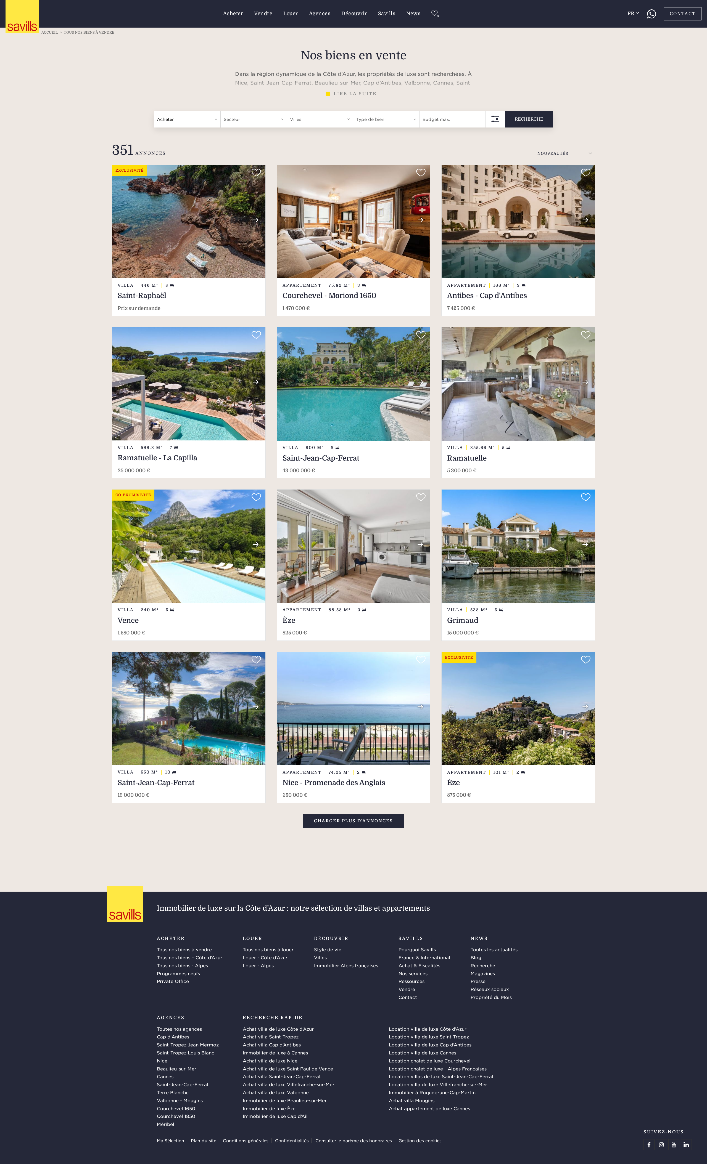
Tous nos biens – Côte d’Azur (189, 957)
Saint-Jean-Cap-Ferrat (183, 1084)
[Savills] (22, 17)
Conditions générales (245, 1140)
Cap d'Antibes (173, 1036)
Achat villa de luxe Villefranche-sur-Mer (288, 1084)
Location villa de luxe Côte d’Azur (427, 1029)
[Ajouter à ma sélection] (256, 173)
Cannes (165, 1076)
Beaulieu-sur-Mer (176, 1068)
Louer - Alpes (258, 965)
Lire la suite (355, 93)
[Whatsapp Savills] (651, 14)
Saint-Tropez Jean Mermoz (188, 1044)
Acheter (233, 13)
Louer (290, 13)
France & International (424, 957)
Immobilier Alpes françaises (346, 965)
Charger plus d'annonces (353, 820)
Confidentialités (292, 1140)
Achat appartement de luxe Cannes (429, 1108)
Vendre (263, 13)
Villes (320, 957)
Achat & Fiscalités (419, 965)
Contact (683, 13)
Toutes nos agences (179, 1029)
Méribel (165, 1124)
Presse (478, 981)
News (413, 13)
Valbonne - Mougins (180, 1100)
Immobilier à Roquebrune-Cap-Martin (432, 1092)
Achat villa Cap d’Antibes (272, 1044)
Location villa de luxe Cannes (422, 1052)
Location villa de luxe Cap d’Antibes (430, 1044)
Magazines (483, 973)
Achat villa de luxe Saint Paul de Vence (288, 1068)
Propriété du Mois (491, 997)
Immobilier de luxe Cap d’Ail (275, 1116)
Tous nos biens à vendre (184, 949)
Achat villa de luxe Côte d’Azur (278, 1029)
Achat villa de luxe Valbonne (276, 1092)
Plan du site (203, 1140)
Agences (320, 13)
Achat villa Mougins (411, 1100)
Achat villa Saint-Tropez (271, 1036)
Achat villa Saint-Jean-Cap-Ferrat (282, 1076)
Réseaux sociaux (490, 989)
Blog (476, 957)
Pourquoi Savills (417, 949)
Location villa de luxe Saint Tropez (429, 1036)
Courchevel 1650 (176, 1108)
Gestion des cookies (420, 1140)
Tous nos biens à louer (268, 949)
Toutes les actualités (494, 949)
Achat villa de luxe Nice (270, 1060)
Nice (162, 1060)
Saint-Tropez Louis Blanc (185, 1052)
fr (630, 13)
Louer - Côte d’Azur (265, 957)
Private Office (173, 981)
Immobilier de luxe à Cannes (275, 1052)
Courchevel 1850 (176, 1116)
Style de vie (327, 949)
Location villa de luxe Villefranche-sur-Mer (438, 1084)
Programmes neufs (178, 973)
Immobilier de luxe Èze (269, 1108)
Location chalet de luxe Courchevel (430, 1060)
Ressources (411, 981)
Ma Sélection (170, 1140)
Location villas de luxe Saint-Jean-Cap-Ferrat (441, 1076)
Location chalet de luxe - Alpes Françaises (438, 1068)
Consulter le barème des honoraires (353, 1140)
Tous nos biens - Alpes (182, 965)
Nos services (413, 973)
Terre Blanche (173, 1092)
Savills (386, 13)
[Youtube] (673, 1144)
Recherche (529, 118)
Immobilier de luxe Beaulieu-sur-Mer (285, 1100)
